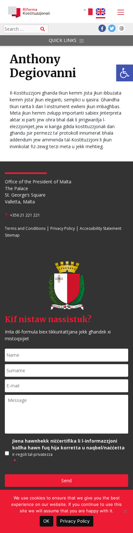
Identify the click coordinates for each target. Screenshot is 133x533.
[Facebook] (102, 28)
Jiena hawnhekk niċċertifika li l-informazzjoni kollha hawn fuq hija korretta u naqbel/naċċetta (68, 451)
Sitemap (12, 235)
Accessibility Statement (100, 228)
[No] (125, 511)
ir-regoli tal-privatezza (32, 454)
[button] (124, 73)
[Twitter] (112, 28)
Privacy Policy (62, 228)
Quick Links (63, 40)
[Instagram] (121, 28)
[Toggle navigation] (119, 12)
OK (46, 521)
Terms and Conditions (25, 228)
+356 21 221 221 (25, 215)
